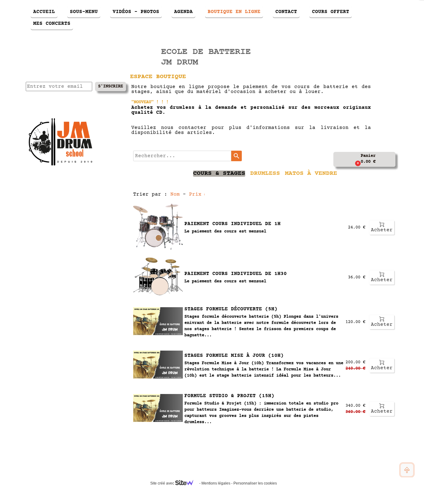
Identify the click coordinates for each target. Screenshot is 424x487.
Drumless (265, 173)
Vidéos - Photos (136, 12)
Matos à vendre (311, 173)
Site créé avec (162, 483)
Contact (286, 12)
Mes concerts (51, 23)
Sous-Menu (84, 12)
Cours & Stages (219, 173)
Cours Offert (330, 12)
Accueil (44, 12)
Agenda (183, 12)
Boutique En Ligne (234, 12)
